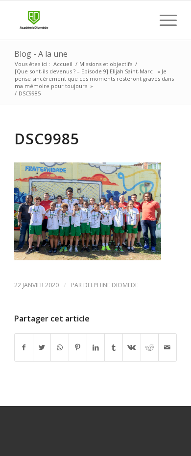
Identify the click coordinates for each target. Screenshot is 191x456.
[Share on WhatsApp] (60, 347)
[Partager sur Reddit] (150, 347)
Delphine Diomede (110, 285)
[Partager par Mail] (167, 347)
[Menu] (163, 20)
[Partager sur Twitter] (42, 347)
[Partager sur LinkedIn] (96, 347)
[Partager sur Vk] (132, 347)
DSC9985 (46, 139)
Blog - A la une (41, 53)
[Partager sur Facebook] (24, 347)
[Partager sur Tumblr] (113, 347)
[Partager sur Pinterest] (78, 347)
